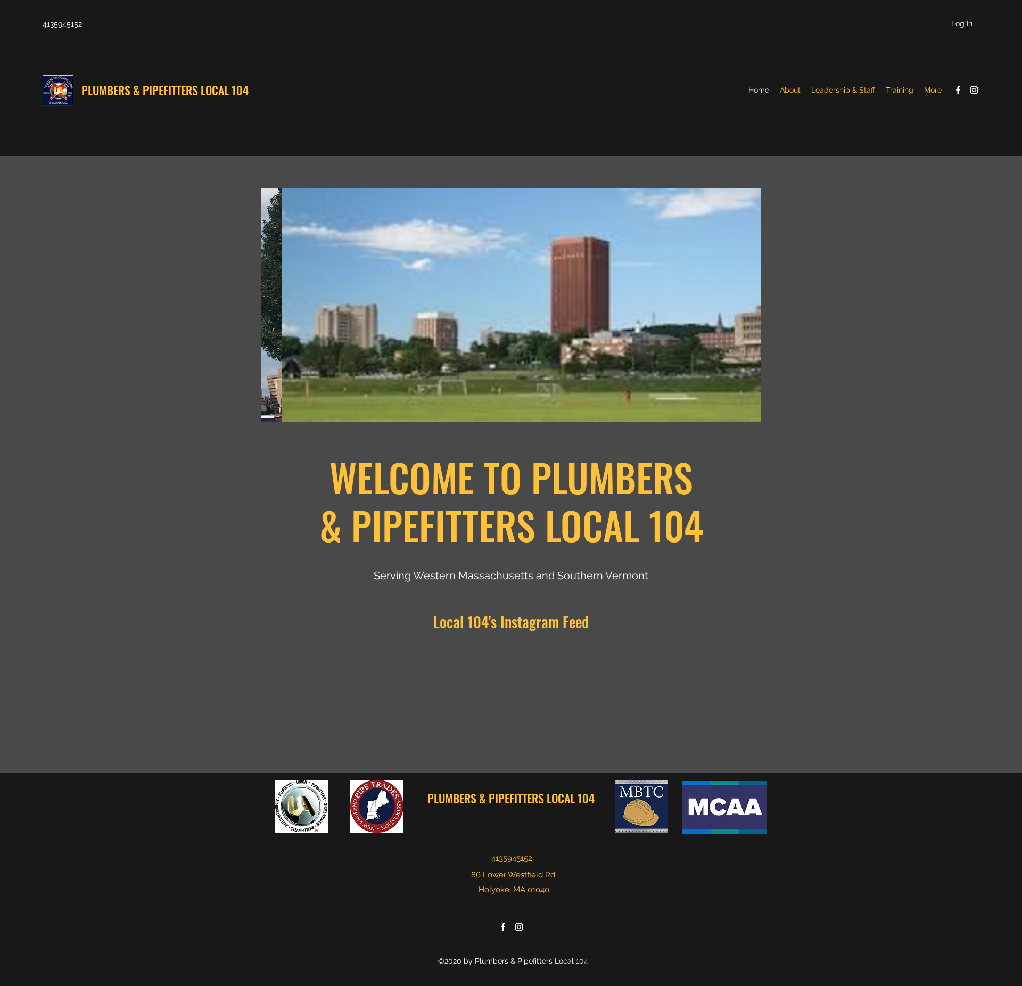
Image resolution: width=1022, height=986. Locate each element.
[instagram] (974, 90)
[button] (511, 305)
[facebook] (958, 90)
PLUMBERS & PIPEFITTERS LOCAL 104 (166, 89)
